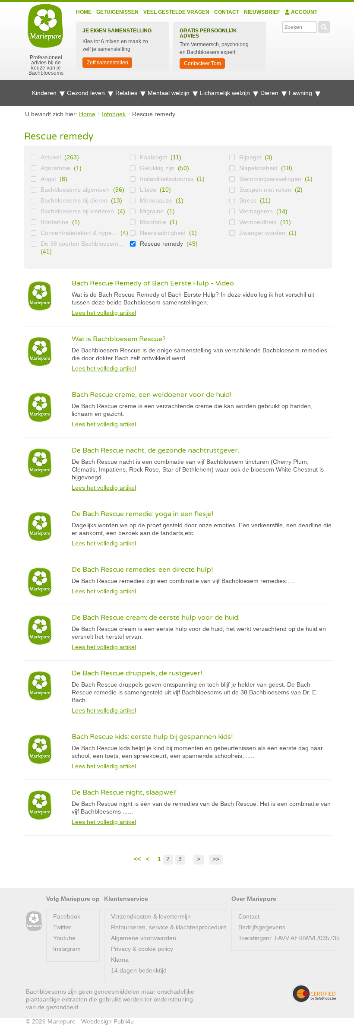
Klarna (120, 959)
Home (84, 12)
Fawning (301, 92)
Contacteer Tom (202, 63)
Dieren (270, 92)
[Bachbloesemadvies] (34, 921)
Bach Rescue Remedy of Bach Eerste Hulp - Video (153, 283)
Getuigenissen (117, 12)
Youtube (64, 938)
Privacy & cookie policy (142, 948)
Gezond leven (87, 92)
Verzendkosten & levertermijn (151, 916)
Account (303, 12)
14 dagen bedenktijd (139, 970)
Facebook (66, 916)
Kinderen (45, 92)
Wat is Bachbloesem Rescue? (119, 339)
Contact (226, 12)
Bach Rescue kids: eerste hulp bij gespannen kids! (152, 736)
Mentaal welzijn (169, 92)
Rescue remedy (161, 243)
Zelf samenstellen (107, 63)
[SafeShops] (313, 993)
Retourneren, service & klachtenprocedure (169, 927)
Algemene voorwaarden (143, 938)
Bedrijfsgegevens (261, 927)
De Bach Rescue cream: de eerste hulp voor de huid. (156, 617)
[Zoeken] (324, 26)
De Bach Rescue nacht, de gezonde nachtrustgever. (155, 450)
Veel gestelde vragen (176, 12)
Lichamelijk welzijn (226, 92)
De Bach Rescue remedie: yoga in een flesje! (142, 514)
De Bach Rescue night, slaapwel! (124, 792)
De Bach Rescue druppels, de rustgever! (137, 673)
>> (215, 858)
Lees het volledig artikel (104, 312)
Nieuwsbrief (262, 12)
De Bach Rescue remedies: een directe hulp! (142, 569)
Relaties (127, 92)
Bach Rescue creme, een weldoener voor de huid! (151, 394)
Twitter (62, 927)
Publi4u (124, 1021)
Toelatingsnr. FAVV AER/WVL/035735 (289, 938)
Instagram (67, 948)
